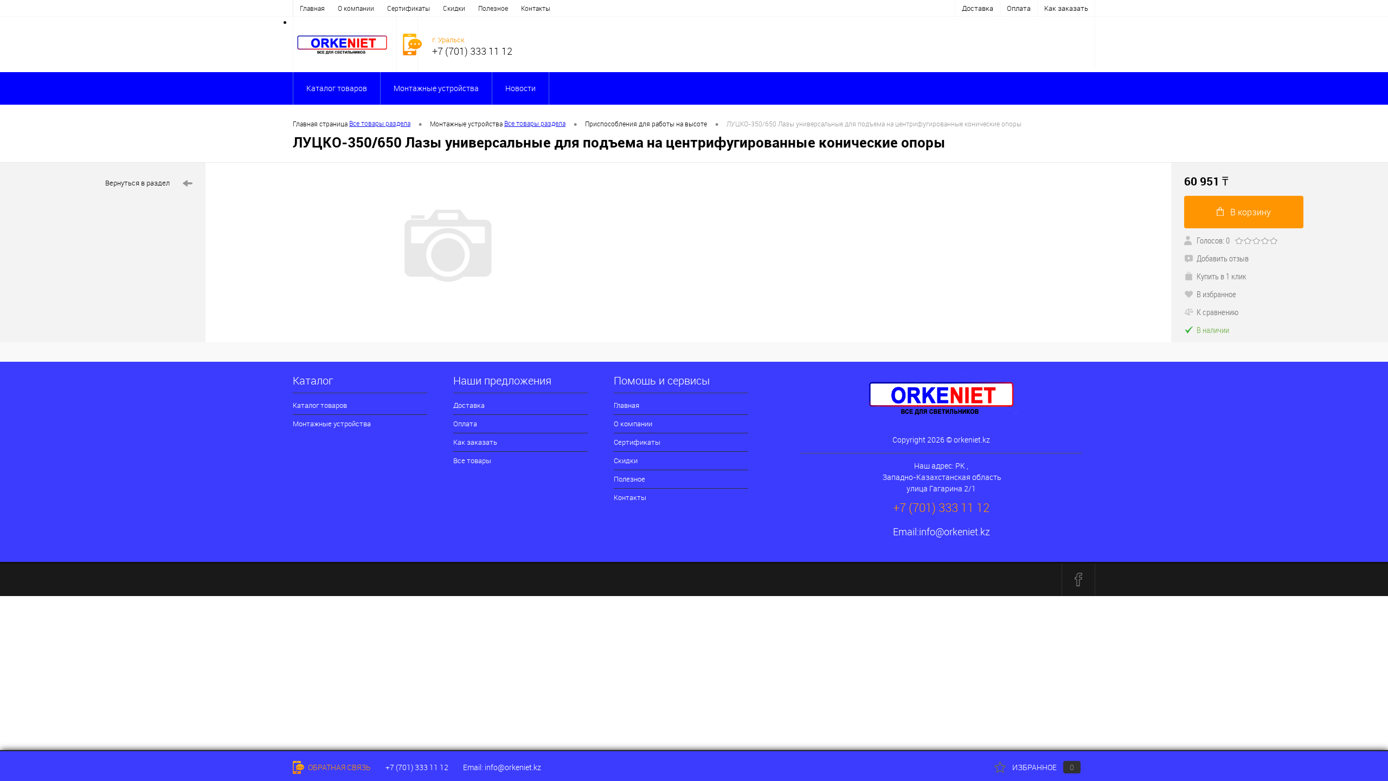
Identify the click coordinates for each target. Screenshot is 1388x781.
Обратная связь (338, 767)
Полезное (493, 8)
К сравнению (1217, 311)
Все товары (472, 460)
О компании (356, 8)
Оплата (1019, 8)
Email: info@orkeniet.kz (502, 767)
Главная (312, 8)
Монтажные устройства (436, 88)
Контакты (535, 8)
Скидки (454, 8)
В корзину (1250, 212)
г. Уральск (448, 39)
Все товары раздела (379, 123)
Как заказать (1066, 8)
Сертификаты (408, 8)
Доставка (977, 8)
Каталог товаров (336, 88)
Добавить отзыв (1223, 258)
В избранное (1216, 294)
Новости (520, 88)
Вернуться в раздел (137, 183)
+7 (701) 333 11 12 (416, 767)
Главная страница (320, 123)
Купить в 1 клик (1221, 276)
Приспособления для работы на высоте (646, 123)
